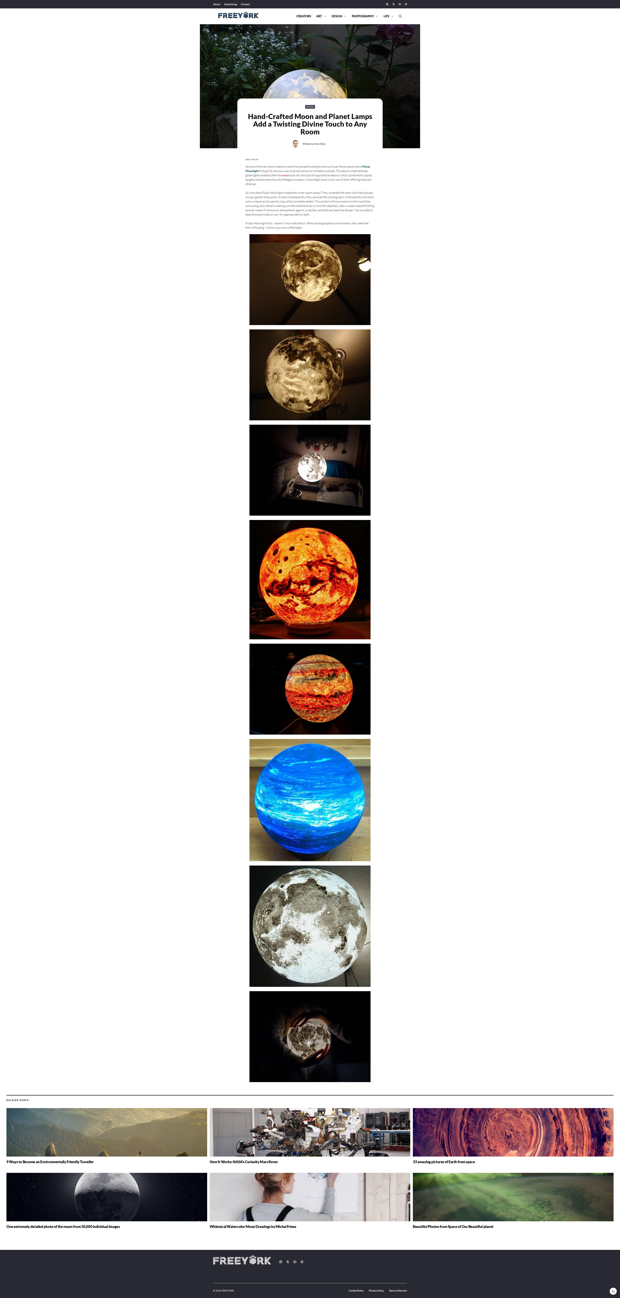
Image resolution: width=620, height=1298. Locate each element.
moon (285, 175)
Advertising (230, 4)
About (216, 4)
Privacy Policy (376, 1290)
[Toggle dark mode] (613, 1291)
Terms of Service (398, 1290)
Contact (245, 4)
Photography (363, 16)
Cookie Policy (356, 1290)
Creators (303, 16)
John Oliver (320, 143)
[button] (399, 16)
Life (386, 16)
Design (337, 16)
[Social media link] (387, 4)
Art (319, 16)
